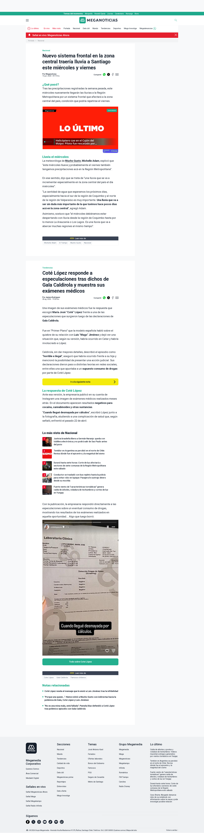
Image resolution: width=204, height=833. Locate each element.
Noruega (129, 14)
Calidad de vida (63, 763)
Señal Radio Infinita (34, 806)
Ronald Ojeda (99, 14)
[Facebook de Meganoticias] (28, 823)
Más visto (56, 28)
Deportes (117, 28)
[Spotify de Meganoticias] (56, 823)
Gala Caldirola (62, 677)
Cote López (49, 677)
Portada (67, 28)
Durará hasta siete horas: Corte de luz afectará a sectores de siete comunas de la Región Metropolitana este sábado (164, 786)
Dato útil (86, 28)
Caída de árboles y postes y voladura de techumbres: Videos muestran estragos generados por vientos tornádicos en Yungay (164, 752)
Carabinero (119, 14)
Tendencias (105, 28)
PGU (90, 772)
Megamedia (124, 749)
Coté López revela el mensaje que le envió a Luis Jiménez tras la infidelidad (81, 691)
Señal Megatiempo (33, 801)
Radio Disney (124, 786)
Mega (121, 754)
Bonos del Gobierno (96, 763)
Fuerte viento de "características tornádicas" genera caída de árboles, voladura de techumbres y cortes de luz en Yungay (163, 775)
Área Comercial (32, 773)
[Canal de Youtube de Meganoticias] (45, 823)
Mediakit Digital (32, 778)
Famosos (92, 768)
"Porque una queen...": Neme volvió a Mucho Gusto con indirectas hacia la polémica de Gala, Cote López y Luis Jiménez (80, 698)
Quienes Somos (32, 769)
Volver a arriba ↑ (172, 830)
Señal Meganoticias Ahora (36, 792)
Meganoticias (124, 759)
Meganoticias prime (65, 777)
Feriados (91, 754)
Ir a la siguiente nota (80, 382)
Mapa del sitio (132, 830)
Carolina (122, 782)
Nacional (76, 28)
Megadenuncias (146, 28)
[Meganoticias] (100, 20)
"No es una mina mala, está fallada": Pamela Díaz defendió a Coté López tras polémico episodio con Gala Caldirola (80, 707)
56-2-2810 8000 (107, 830)
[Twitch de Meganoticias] (62, 823)
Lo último (35, 28)
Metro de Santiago (95, 782)
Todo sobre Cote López (80, 662)
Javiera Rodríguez (53, 297)
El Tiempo (63, 243)
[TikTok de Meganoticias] (50, 823)
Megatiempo (124, 763)
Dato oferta (61, 791)
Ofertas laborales (95, 759)
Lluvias (110, 14)
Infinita (122, 768)
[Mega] (27, 829)
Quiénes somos (119, 830)
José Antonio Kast (95, 749)
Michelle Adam (50, 243)
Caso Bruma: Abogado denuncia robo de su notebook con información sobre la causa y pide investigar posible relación (164, 798)
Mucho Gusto (73, 160)
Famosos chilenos (78, 677)
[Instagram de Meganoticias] (39, 823)
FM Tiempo (123, 777)
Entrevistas (61, 786)
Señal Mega (31, 796)
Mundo (95, 28)
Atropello (89, 14)
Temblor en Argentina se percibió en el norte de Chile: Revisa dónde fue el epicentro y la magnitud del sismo (163, 764)
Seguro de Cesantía (96, 777)
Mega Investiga (130, 28)
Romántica (123, 772)
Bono (137, 14)
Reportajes (61, 782)
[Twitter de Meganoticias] (33, 823)
